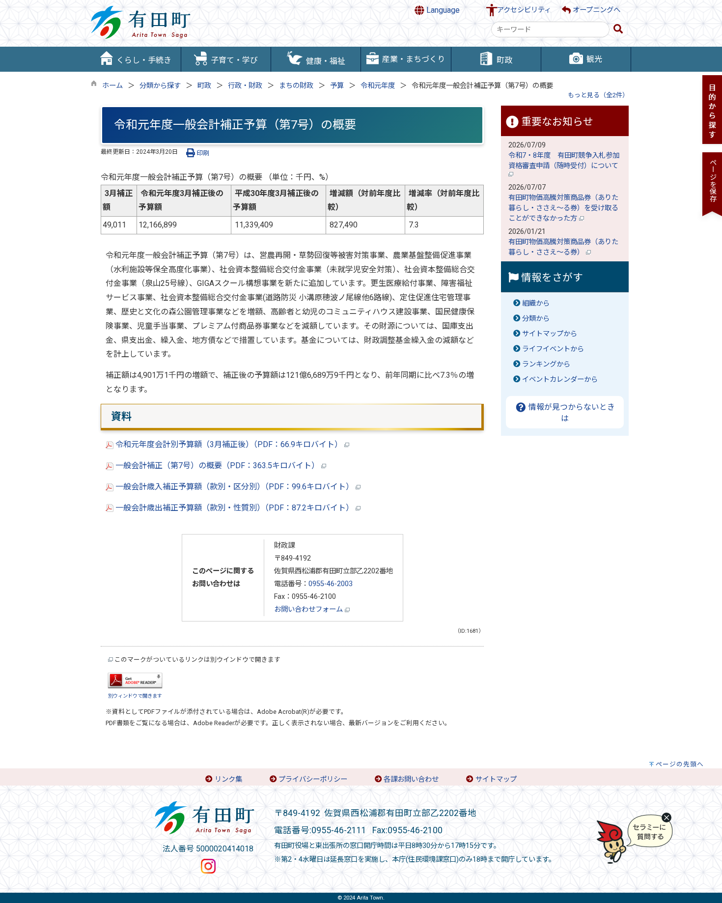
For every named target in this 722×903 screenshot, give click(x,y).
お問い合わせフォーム (309, 609)
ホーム (112, 86)
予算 (337, 86)
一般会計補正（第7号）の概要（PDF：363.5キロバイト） (217, 465)
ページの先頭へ (680, 764)
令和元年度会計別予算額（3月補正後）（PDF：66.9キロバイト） (228, 444)
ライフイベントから (553, 349)
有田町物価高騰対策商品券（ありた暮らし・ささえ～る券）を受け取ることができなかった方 (563, 208)
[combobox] (550, 29)
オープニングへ (595, 10)
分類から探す (160, 86)
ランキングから (546, 364)
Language (442, 10)
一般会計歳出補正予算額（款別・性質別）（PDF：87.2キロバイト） (234, 507)
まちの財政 (296, 86)
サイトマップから (549, 334)
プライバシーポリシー (312, 779)
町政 (204, 86)
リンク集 (228, 779)
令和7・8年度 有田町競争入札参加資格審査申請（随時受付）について (564, 160)
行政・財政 (245, 86)
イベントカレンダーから (560, 379)
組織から (536, 303)
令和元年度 (378, 86)
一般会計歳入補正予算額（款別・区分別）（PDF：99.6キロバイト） (234, 486)
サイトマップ (496, 779)
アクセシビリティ (524, 10)
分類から (536, 318)
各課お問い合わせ (411, 779)
